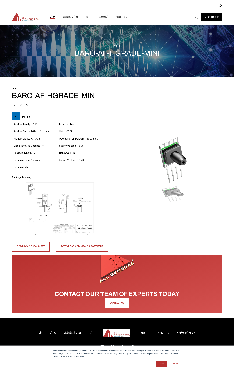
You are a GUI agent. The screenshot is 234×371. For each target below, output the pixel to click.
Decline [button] (175, 363)
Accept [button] (161, 363)
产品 (53, 333)
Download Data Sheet (31, 246)
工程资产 (143, 333)
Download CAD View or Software (82, 246)
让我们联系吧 (212, 17)
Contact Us (117, 302)
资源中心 (163, 333)
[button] (172, 194)
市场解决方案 (73, 333)
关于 (92, 333)
